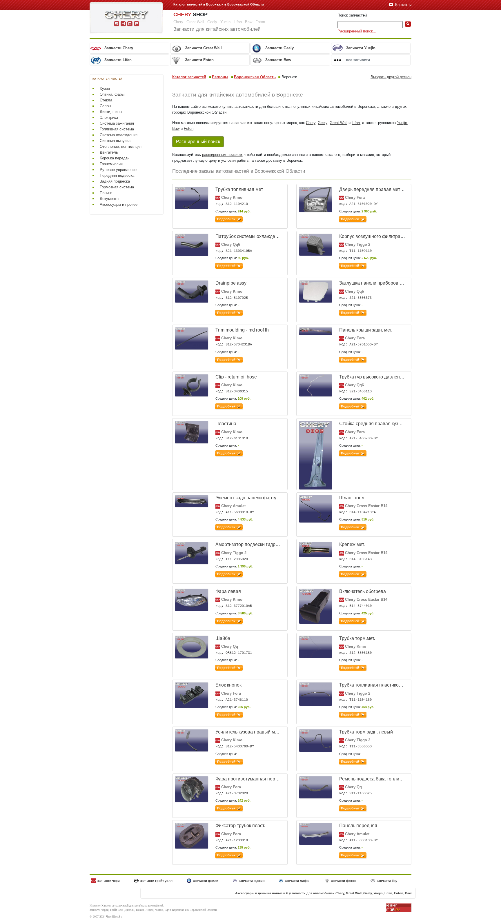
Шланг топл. (352, 497)
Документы (109, 198)
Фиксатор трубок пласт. (240, 825)
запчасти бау (387, 880)
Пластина (225, 423)
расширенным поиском (222, 154)
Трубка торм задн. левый (366, 731)
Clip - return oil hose (236, 376)
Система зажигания (117, 123)
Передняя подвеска (117, 175)
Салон (105, 106)
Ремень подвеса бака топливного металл (383, 778)
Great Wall (338, 123)
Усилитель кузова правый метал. (250, 731)
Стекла (106, 100)
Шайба (222, 638)
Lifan (356, 123)
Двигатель (109, 152)
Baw (175, 128)
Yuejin (402, 123)
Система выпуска (115, 141)
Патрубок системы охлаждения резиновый (261, 236)
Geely (322, 123)
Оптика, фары (112, 94)
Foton (188, 128)
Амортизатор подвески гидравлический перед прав (270, 544)
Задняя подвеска (115, 181)
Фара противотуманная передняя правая (260, 778)
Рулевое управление (118, 170)
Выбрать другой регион (391, 77)
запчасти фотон (343, 880)
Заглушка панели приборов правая (377, 283)
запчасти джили (205, 880)
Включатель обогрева (362, 591)
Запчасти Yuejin (360, 48)
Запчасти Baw (278, 60)
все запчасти (358, 60)
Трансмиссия (111, 164)
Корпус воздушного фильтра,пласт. (376, 236)
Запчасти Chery (118, 48)
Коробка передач (115, 158)
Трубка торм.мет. (357, 638)
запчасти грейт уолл (156, 880)
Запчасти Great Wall (203, 48)
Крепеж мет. (352, 544)
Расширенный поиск (198, 141)
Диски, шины (111, 112)
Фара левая (228, 591)
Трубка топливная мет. (239, 189)
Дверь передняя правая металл (373, 189)
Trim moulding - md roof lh (242, 329)
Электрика (109, 117)
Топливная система (117, 129)
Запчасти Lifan (118, 60)
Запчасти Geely (279, 48)
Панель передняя (358, 825)
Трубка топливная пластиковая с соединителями (391, 684)
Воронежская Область (255, 77)
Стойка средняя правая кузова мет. (377, 423)
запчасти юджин (252, 880)
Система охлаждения (118, 135)
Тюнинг (106, 193)
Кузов (105, 88)
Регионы (220, 77)
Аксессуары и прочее (118, 204)
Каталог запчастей (189, 77)
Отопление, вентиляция (120, 146)
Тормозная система (117, 187)
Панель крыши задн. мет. (365, 329)
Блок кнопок (228, 684)
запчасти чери (108, 880)
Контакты (403, 5)
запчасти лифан (298, 880)
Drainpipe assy (230, 283)
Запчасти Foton (199, 60)
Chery (310, 123)
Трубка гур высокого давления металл (380, 376)
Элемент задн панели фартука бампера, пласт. (265, 497)
